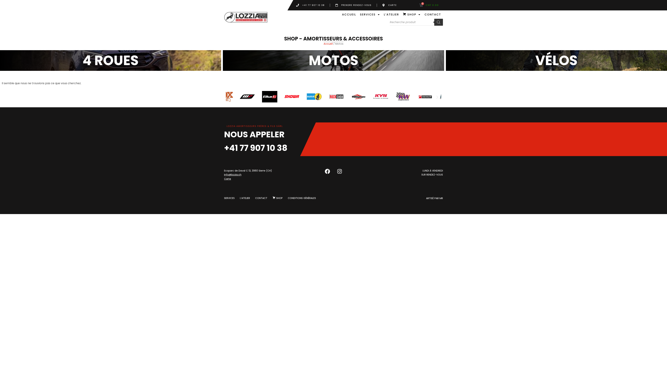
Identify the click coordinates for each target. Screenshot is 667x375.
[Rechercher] (438, 22)
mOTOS (333, 60)
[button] (230, 97)
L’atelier (391, 14)
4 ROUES (111, 60)
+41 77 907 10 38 (255, 148)
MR (441, 198)
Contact (433, 14)
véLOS (556, 60)
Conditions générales (302, 198)
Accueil (349, 14)
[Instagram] (339, 171)
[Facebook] (327, 171)
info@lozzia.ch (232, 174)
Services (368, 14)
